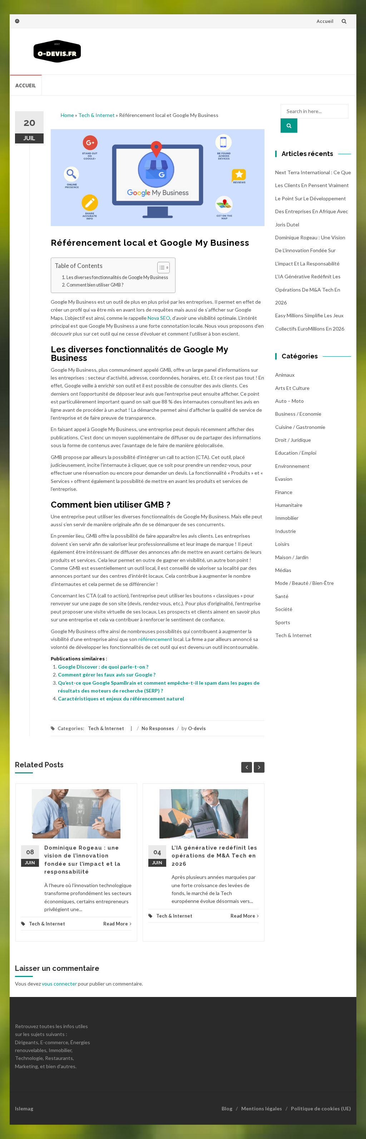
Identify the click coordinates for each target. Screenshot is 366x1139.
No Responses (158, 728)
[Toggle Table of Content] (160, 267)
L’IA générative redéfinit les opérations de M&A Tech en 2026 (214, 856)
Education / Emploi (295, 453)
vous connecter (59, 984)
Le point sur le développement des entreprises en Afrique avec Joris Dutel (311, 211)
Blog (227, 1108)
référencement (155, 639)
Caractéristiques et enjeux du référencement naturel (121, 698)
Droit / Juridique (293, 440)
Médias (283, 570)
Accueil (325, 21)
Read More (115, 924)
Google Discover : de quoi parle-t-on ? (103, 667)
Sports (282, 622)
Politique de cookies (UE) (321, 1108)
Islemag (24, 1108)
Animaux (285, 375)
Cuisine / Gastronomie (300, 427)
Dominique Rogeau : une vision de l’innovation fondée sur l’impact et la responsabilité (310, 250)
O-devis (197, 728)
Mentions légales (261, 1108)
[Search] (289, 125)
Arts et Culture (292, 388)
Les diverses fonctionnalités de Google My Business (117, 277)
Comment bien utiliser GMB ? (94, 285)
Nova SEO (159, 318)
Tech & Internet (96, 115)
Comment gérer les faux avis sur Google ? (106, 674)
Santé (281, 596)
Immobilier (286, 518)
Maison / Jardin (291, 557)
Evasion (283, 479)
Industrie (285, 531)
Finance (283, 492)
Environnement (292, 466)
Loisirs (282, 544)
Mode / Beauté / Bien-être (304, 583)
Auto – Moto (289, 401)
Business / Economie (298, 414)
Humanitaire (288, 505)
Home (67, 115)
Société (283, 609)
